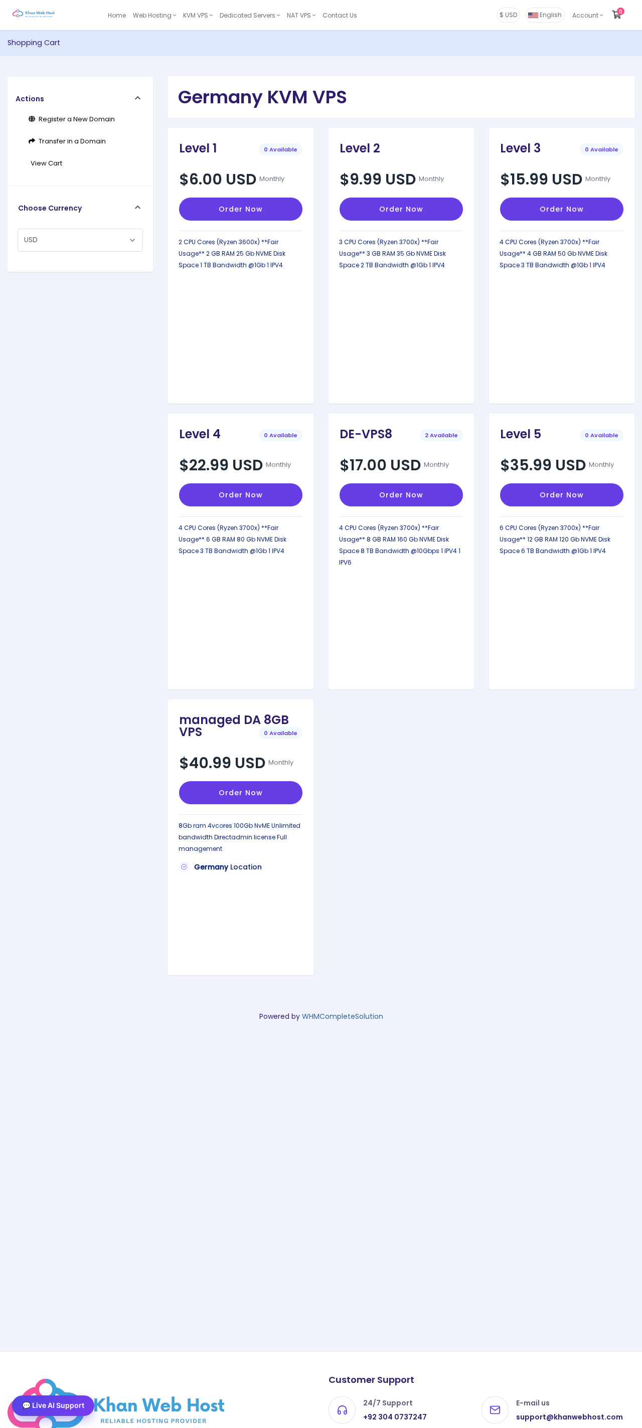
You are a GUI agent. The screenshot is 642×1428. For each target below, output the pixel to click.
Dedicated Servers (248, 15)
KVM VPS (196, 15)
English (550, 15)
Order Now (241, 209)
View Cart (45, 163)
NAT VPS (299, 15)
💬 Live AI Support (53, 1405)
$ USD (508, 15)
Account (586, 15)
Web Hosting (153, 15)
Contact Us (340, 15)
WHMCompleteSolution (342, 1016)
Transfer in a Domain (71, 141)
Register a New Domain (75, 119)
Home (117, 15)
